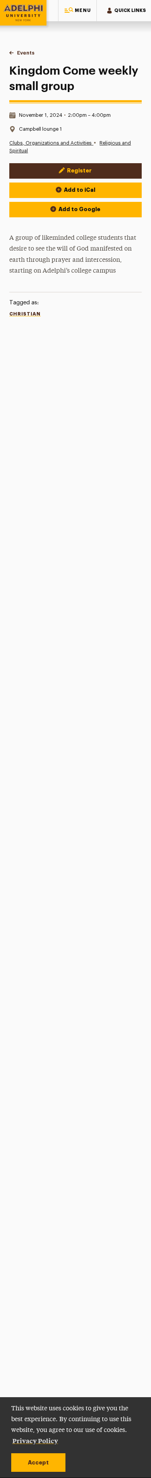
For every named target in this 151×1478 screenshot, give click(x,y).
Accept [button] (38, 1462)
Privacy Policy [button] (35, 1440)
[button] (77, 10)
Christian (25, 314)
